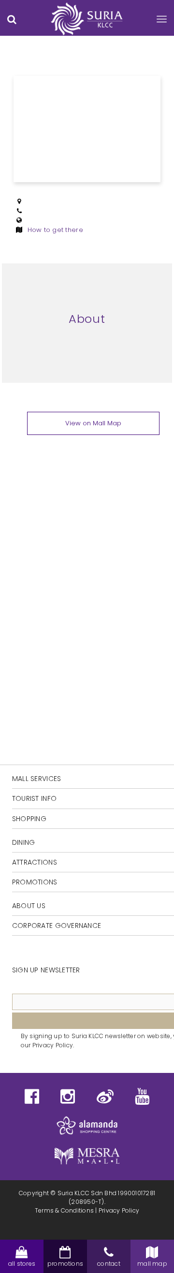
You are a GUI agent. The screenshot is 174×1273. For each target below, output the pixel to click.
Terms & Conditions (64, 1210)
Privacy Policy (119, 1210)
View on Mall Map (93, 423)
